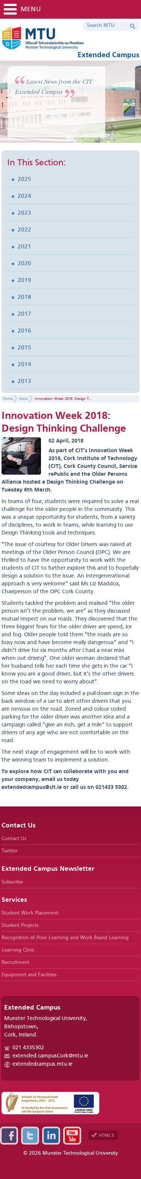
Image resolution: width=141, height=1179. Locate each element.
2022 (24, 230)
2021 (24, 247)
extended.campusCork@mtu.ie (50, 1056)
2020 (24, 264)
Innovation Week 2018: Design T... (63, 399)
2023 (24, 213)
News (23, 399)
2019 (24, 281)
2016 (24, 331)
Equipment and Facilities (29, 974)
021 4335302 (28, 1048)
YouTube (72, 1136)
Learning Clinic (18, 950)
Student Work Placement (30, 913)
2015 (24, 348)
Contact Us (14, 838)
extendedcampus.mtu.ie (42, 1064)
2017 (24, 314)
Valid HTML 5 (103, 1135)
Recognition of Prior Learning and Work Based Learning (65, 937)
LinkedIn (51, 1136)
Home (8, 399)
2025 (24, 180)
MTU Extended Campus (65, 41)
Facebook (9, 1136)
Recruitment (15, 962)
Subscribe (12, 882)
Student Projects (20, 925)
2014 (24, 365)
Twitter (10, 851)
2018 (24, 297)
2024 (24, 196)
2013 (24, 382)
